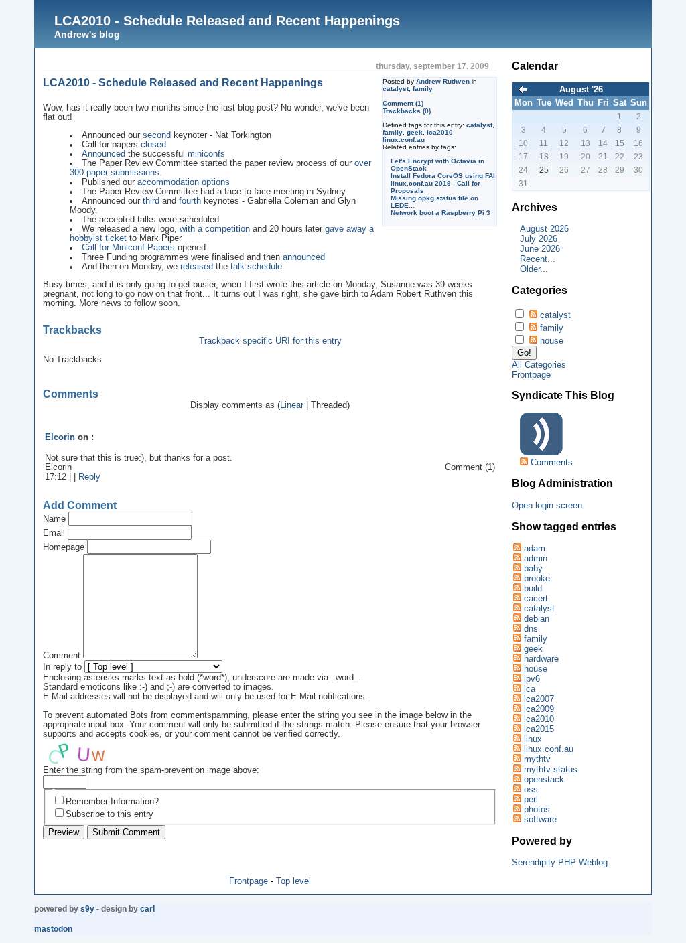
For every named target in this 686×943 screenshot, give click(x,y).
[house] (516, 669)
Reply (89, 477)
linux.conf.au (404, 139)
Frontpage (248, 881)
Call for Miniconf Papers (128, 247)
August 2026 (544, 229)
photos (537, 809)
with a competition (215, 229)
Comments (552, 462)
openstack (544, 779)
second (157, 135)
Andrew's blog (87, 34)
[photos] (516, 809)
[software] (516, 819)
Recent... (537, 259)
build (533, 588)
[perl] (516, 799)
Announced (103, 154)
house (551, 341)
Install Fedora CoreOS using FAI (443, 175)
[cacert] (516, 598)
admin (535, 558)
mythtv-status (550, 769)
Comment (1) (403, 103)
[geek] (516, 649)
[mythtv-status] (516, 769)
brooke (537, 578)
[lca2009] (516, 709)
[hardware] (516, 659)
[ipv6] (516, 679)
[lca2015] (516, 729)
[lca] (516, 689)
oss (531, 789)
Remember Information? (112, 801)
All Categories (539, 365)
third (151, 201)
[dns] (516, 629)
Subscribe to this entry (109, 814)
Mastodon (53, 929)
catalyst (396, 88)
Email (54, 533)
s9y (87, 909)
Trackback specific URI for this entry (270, 341)
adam (534, 548)
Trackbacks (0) (407, 111)
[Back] (523, 91)
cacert (536, 598)
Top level (293, 881)
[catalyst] (516, 608)
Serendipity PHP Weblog (560, 862)
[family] (516, 639)
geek (415, 132)
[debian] (516, 618)
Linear (291, 405)
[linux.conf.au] (516, 749)
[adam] (516, 548)
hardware (541, 659)
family (423, 88)
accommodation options (183, 182)
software (540, 819)
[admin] (516, 558)
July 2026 (538, 239)
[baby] (516, 568)
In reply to (62, 667)
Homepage (63, 547)
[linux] (516, 739)
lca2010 (440, 132)
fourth (190, 201)
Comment (61, 655)
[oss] (516, 789)
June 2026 (540, 249)
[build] (516, 588)
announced (304, 257)
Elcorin (60, 437)
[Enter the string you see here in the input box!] (83, 752)
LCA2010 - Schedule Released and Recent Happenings (227, 20)
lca (529, 689)
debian (536, 618)
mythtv (537, 759)
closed (153, 144)
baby (533, 568)
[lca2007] (516, 699)
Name (54, 519)
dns (531, 629)
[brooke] (516, 578)
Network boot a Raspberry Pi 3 (440, 212)
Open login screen (547, 505)
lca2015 (539, 729)
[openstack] (516, 779)
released (196, 266)
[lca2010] (516, 719)
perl (531, 799)
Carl (147, 909)
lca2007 (539, 699)
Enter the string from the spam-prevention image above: (151, 770)
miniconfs (206, 154)
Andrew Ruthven (443, 81)
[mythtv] (516, 759)
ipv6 (532, 679)
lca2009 (539, 709)
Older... (534, 269)
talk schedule (256, 266)
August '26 (581, 89)
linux (533, 739)
